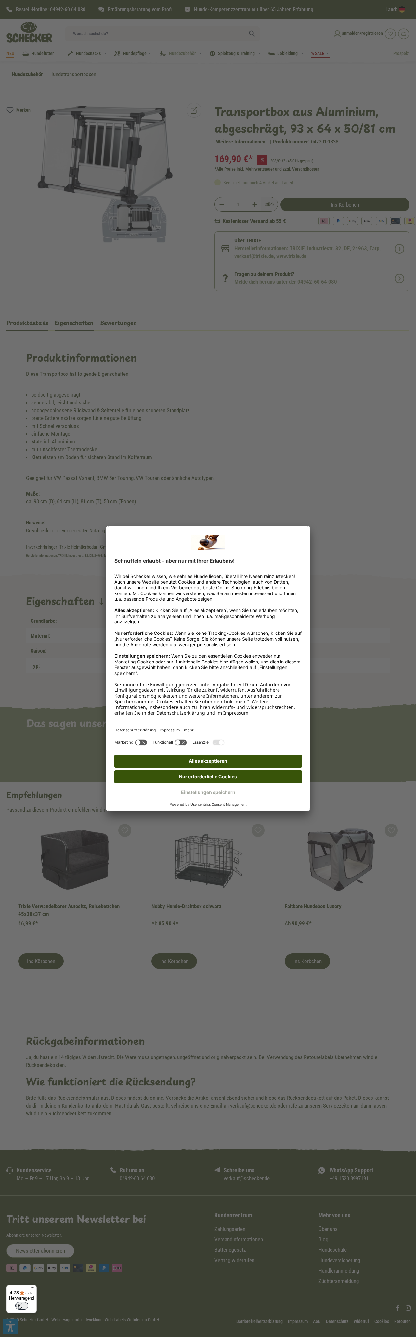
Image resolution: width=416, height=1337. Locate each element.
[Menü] (33, 1289)
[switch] (21, 1306)
